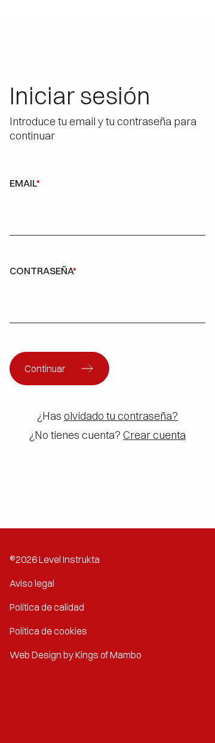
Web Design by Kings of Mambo (76, 655)
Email (25, 183)
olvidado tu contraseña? (121, 416)
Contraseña (43, 271)
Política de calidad (47, 607)
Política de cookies (48, 631)
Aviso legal (32, 583)
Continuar (45, 368)
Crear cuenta (154, 435)
